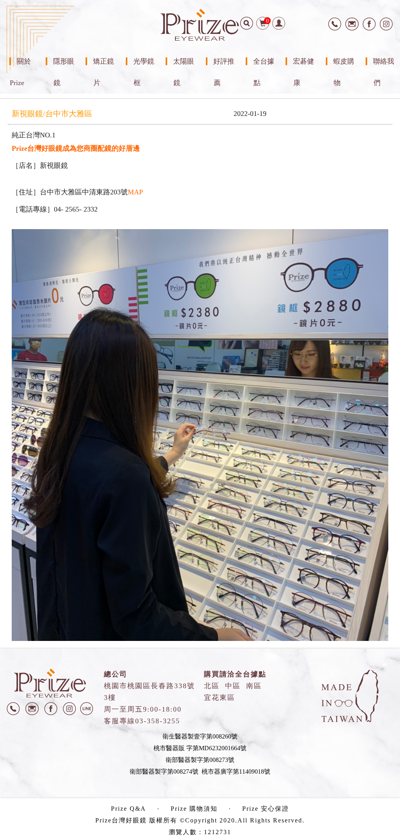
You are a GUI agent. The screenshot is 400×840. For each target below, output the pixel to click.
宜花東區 (219, 697)
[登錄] (278, 23)
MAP (135, 192)
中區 (233, 686)
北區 (212, 686)
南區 (254, 686)
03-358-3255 (157, 721)
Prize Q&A (128, 808)
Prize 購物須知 (194, 808)
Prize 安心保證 (265, 808)
